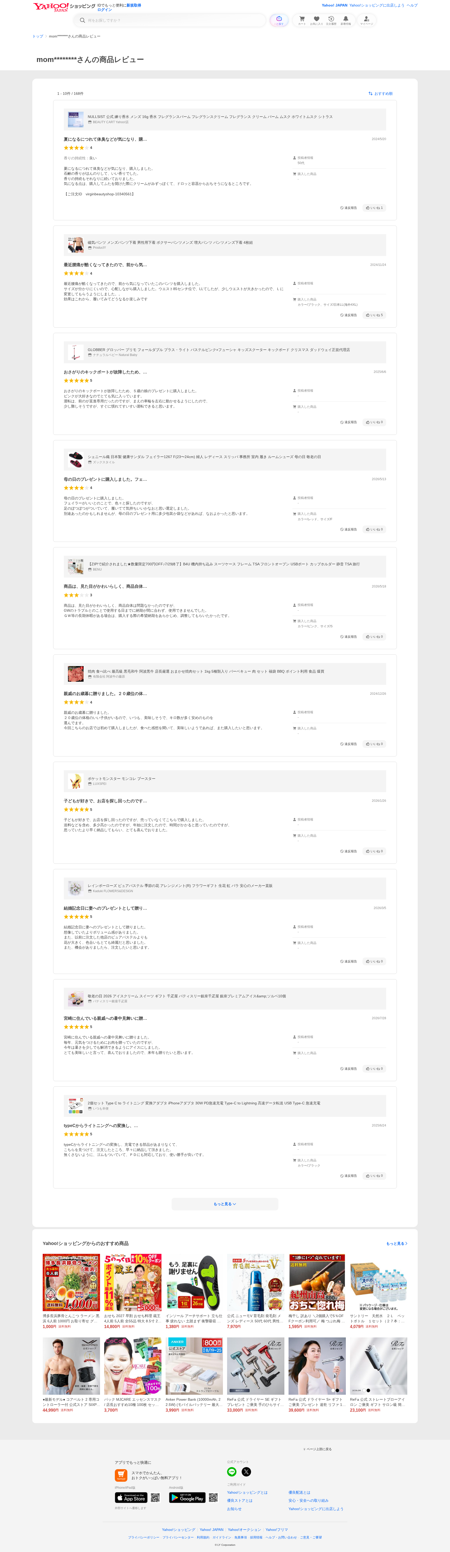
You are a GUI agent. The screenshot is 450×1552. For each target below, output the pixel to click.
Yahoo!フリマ (277, 1530)
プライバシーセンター (178, 1537)
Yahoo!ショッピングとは (247, 1492)
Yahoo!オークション (244, 1530)
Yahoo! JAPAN (334, 5)
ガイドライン (222, 1537)
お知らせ (234, 1509)
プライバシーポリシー (143, 1537)
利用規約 (203, 1537)
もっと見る (395, 1243)
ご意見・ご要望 (311, 1537)
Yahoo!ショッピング (178, 1530)
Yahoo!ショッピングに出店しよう (377, 5)
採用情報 (256, 1537)
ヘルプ (412, 5)
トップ (37, 36)
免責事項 (240, 1537)
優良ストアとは (240, 1500)
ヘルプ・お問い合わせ (281, 1537)
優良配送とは (299, 1492)
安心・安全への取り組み (309, 1500)
